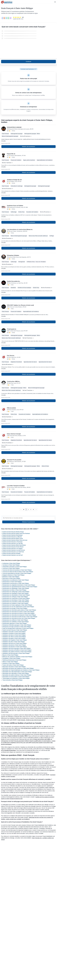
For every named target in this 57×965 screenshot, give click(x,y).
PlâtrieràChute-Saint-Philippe (10, 661)
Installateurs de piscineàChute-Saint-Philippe (14, 645)
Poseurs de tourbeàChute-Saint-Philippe (13, 665)
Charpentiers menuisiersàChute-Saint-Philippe (14, 566)
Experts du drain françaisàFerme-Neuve (12, 546)
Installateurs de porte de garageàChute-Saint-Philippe (16, 648)
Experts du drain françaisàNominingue (12, 535)
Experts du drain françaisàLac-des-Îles (12, 543)
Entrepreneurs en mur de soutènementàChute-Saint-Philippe (18, 606)
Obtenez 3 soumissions (28, 522)
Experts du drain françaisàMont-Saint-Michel (14, 545)
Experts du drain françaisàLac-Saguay (12, 548)
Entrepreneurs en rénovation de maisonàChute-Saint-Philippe (18, 613)
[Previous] (20, 509)
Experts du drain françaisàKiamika (11, 553)
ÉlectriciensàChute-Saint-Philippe (11, 578)
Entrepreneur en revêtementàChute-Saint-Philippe (15, 580)
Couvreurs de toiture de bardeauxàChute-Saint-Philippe (17, 570)
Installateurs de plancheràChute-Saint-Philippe (14, 646)
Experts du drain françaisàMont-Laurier (12, 538)
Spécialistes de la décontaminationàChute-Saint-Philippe (17, 671)
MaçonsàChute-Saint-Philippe (10, 655)
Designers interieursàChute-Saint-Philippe (13, 575)
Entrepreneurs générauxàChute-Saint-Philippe (14, 623)
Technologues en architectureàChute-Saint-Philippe (16, 678)
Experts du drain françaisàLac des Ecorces (13, 550)
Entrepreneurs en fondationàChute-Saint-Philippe (15, 603)
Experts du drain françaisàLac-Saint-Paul (13, 551)
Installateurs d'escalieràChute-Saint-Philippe (14, 631)
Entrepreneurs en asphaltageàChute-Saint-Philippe (15, 588)
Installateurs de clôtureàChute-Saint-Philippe (14, 636)
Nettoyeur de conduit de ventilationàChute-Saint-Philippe (17, 656)
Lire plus (3, 140)
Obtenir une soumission (28, 146)
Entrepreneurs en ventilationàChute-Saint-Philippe (15, 621)
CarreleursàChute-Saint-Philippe (11, 565)
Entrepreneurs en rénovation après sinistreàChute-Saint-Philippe (19, 610)
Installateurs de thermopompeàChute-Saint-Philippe (16, 653)
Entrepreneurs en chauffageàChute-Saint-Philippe (15, 593)
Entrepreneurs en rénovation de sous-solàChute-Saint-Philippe (18, 618)
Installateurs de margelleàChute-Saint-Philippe (14, 640)
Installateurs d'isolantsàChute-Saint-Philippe (13, 633)
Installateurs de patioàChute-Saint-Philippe (13, 641)
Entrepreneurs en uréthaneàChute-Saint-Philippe (15, 620)
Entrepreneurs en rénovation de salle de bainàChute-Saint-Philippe (19, 616)
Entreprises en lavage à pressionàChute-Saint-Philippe (16, 626)
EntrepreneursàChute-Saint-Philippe (12, 581)
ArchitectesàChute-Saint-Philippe (11, 563)
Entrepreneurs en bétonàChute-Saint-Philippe (14, 590)
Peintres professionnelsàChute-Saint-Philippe (14, 660)
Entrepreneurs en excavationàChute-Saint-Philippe (15, 601)
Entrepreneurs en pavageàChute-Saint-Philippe (14, 608)
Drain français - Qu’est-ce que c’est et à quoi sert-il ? (31, 720)
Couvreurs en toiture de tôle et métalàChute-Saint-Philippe (17, 571)
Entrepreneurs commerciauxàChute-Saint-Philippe (15, 583)
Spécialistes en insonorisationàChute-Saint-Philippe (15, 676)
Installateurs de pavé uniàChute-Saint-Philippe (14, 643)
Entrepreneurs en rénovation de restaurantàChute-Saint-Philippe (19, 615)
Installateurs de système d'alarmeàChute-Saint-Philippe (16, 651)
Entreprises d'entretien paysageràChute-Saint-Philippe (16, 625)
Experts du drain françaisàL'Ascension (12, 541)
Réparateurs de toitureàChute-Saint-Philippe (14, 666)
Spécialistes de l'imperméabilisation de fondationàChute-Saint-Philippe (20, 670)
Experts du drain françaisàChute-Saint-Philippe (14, 630)
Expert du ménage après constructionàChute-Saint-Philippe (17, 628)
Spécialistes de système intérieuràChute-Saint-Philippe (16, 675)
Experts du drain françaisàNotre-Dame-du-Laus (14, 540)
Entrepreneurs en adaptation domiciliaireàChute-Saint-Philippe (18, 585)
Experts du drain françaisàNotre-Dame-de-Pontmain (16, 533)
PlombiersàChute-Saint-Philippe (10, 663)
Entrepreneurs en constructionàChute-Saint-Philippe (16, 598)
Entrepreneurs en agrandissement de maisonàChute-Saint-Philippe (19, 586)
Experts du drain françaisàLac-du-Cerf (12, 555)
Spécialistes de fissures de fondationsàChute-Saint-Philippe (18, 668)
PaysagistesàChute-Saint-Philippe (11, 658)
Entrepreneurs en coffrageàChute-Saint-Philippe (15, 596)
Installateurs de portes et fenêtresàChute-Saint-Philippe (16, 650)
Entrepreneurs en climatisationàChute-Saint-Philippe (16, 595)
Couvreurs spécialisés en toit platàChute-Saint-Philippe (16, 573)
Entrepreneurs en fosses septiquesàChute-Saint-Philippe (17, 605)
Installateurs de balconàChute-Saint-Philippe (14, 635)
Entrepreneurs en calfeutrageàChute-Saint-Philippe (15, 591)
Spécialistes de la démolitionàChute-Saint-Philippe (15, 673)
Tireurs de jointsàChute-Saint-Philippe (12, 680)
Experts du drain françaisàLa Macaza (12, 536)
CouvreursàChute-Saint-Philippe (11, 568)
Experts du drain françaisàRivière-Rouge (13, 531)
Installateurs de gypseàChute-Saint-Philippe (13, 638)
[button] (55, 2)
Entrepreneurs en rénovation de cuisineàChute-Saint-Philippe (18, 611)
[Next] (36, 509)
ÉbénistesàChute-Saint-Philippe (10, 576)
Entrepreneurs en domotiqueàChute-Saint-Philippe (15, 600)
